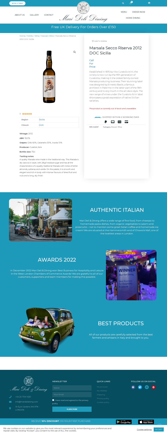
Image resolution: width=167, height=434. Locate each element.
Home (22, 36)
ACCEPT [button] (158, 429)
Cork (41, 125)
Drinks (30, 36)
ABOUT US (20, 15)
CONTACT (48, 15)
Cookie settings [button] (144, 429)
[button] (123, 3)
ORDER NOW (138, 12)
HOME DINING (133, 18)
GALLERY (34, 15)
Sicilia (42, 119)
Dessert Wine (47, 36)
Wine (37, 36)
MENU (124, 12)
